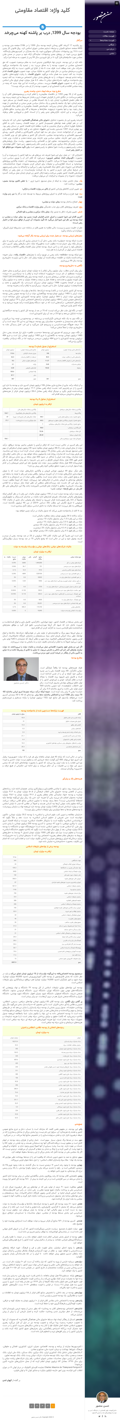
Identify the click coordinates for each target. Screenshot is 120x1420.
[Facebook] (102, 1416)
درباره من (110, 49)
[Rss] (105, 1416)
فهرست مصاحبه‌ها (107, 40)
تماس (112, 53)
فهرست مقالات (108, 36)
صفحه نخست (108, 31)
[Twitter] (99, 1416)
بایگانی (111, 44)
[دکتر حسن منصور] (102, 23)
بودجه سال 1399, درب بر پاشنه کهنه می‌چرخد (42, 32)
